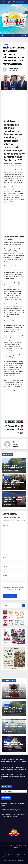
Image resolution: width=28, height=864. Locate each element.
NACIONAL (5, 44)
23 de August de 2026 (12, 694)
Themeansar (15, 847)
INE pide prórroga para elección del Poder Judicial (9, 427)
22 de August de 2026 (12, 746)
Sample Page (21, 860)
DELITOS (6, 687)
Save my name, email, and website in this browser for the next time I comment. (13, 589)
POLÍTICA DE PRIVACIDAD (10, 860)
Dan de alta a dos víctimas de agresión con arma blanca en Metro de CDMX (19, 429)
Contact (16, 851)
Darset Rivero (14, 68)
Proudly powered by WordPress (10, 845)
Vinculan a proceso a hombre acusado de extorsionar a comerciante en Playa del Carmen (14, 803)
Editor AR (17, 470)
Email (5, 566)
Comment (6, 525)
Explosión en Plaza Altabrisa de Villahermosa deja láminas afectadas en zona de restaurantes (14, 855)
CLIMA (5, 722)
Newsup (24, 845)
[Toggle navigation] (13, 35)
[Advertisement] (14, 106)
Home (11, 851)
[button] (22, 35)
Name (5, 557)
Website (5, 575)
